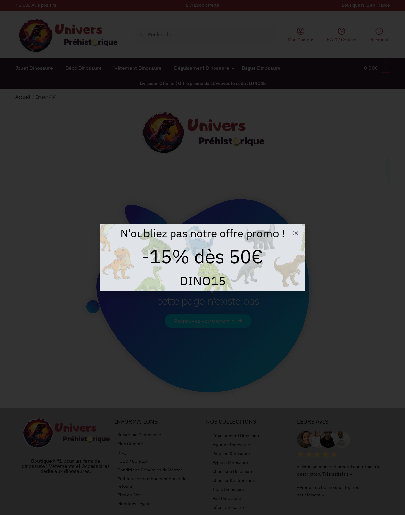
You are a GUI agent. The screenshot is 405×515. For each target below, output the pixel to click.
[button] (296, 233)
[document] (202, 257)
